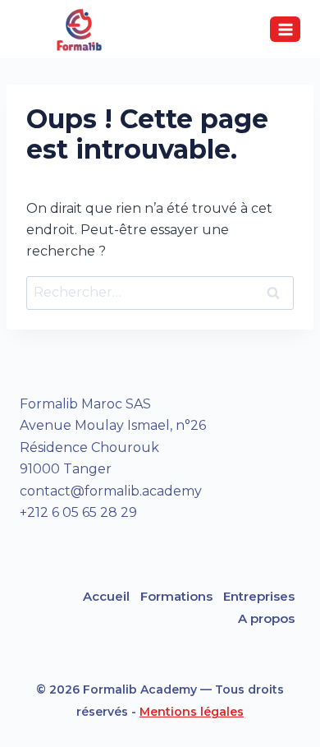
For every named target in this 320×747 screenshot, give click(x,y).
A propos (266, 618)
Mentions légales (191, 711)
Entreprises (259, 596)
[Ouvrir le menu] (285, 29)
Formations (176, 596)
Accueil (106, 596)
